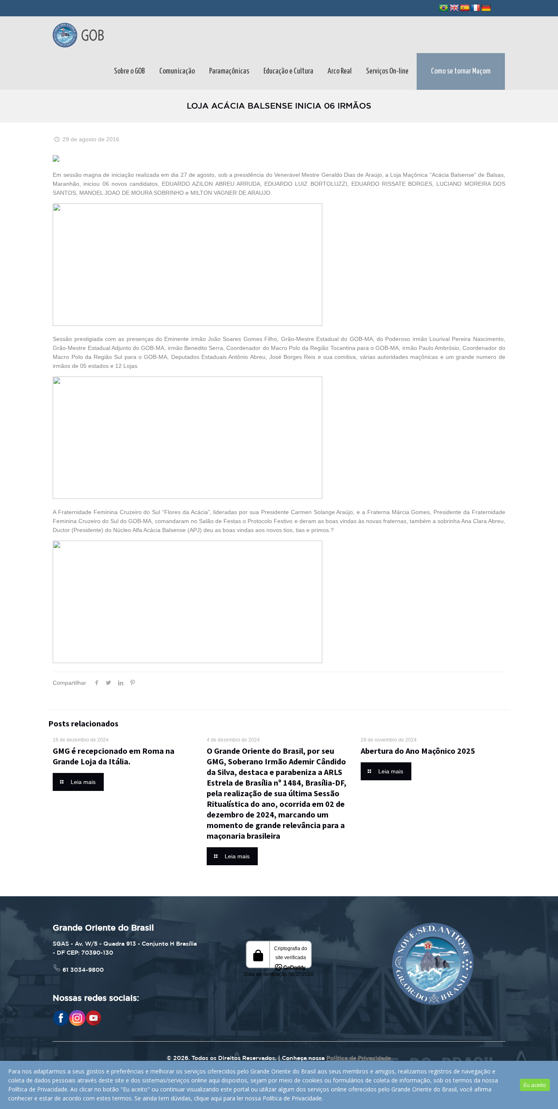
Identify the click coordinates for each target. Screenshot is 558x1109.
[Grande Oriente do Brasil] (78, 34)
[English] (454, 8)
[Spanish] (465, 8)
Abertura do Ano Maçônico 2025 (418, 751)
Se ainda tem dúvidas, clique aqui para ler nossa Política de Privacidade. (228, 1098)
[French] (475, 8)
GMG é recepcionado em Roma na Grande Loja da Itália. (113, 756)
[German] (486, 8)
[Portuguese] (444, 8)
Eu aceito (535, 1085)
